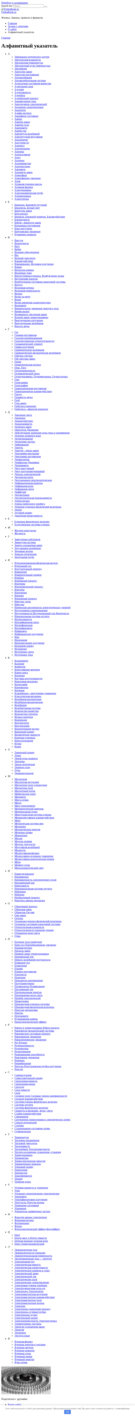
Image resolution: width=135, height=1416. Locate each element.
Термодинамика (23, 1155)
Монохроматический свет (29, 868)
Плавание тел (22, 962)
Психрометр (21, 1016)
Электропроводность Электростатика (35, 1320)
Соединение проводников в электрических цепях (42, 1119)
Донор (18, 509)
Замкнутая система (25, 542)
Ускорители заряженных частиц (32, 1211)
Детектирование (23, 438)
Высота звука (21, 326)
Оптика (18, 918)
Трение (18, 1178)
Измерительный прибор (27, 574)
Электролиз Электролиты (28, 1291)
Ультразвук (20, 1196)
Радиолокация (22, 1051)
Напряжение (21, 876)
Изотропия (20, 592)
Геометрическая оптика (27, 364)
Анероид (19, 145)
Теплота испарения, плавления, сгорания (37, 1152)
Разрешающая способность (29, 1054)
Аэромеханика (22, 196)
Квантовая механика (26, 681)
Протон (18, 1013)
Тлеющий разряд (23, 1167)
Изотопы (19, 589)
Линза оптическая (24, 764)
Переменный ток (24, 956)
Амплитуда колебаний (27, 133)
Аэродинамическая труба (28, 193)
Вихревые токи (23, 273)
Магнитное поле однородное (30, 785)
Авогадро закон (23, 71)
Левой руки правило (26, 758)
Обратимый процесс (26, 906)
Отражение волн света (27, 933)
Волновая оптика (24, 287)
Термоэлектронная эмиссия (29, 1161)
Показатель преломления (28, 980)
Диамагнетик (21, 459)
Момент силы (22, 865)
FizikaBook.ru (8, 12)
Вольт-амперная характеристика (32, 302)
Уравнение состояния (26, 1205)
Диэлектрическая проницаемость (33, 498)
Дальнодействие (23, 421)
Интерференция (23, 625)
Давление (19, 418)
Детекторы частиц (24, 441)
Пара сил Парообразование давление (35, 945)
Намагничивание (24, 873)
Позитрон (20, 977)
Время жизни (21, 311)
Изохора (19, 595)
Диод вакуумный (24, 468)
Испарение (20, 648)
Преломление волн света (28, 995)
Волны (18, 293)
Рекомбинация (22, 1063)
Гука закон (20, 403)
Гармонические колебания (29, 349)
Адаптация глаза (23, 86)
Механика (20, 826)
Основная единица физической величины (38, 921)
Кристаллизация (23, 740)
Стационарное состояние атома (32, 1128)
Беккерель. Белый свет (27, 207)
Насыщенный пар (24, 882)
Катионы (19, 675)
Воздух (18, 284)
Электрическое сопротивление (31, 1282)
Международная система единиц (32, 814)
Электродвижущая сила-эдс (29, 1288)
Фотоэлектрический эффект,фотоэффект (37, 1229)
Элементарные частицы (27, 1323)
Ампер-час (20, 130)
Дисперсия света (23, 477)
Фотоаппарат (21, 1223)
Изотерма (19, 583)
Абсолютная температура (28, 62)
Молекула (20, 850)
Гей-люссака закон (24, 358)
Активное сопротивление (28, 107)
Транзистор (20, 1172)
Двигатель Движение (26, 429)
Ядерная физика (23, 1341)
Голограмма (21, 382)
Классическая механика (27, 696)
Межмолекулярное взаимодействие (34, 817)
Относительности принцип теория (34, 930)
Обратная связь (23, 909)
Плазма (18, 968)
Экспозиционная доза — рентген (33, 1258)
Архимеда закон (23, 172)
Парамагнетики (23, 947)
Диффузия (20, 492)
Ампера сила (21, 125)
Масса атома (21, 799)
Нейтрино (20, 891)
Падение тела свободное (28, 942)
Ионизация (20, 640)
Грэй (17, 400)
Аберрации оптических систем (31, 56)
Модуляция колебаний (27, 847)
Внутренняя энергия (26, 278)
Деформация (21, 444)
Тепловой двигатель (25, 1143)
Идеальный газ (22, 566)
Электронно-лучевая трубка (30, 1312)
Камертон (20, 666)
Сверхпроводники (24, 1084)
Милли (18, 838)
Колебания (20, 705)
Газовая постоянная (25, 335)
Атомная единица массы (28, 184)
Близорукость (22, 219)
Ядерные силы (22, 1353)
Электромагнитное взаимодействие (34, 1297)
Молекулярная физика (26, 853)
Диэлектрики (21, 495)
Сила (17, 1093)
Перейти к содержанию (14, 2)
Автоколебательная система (30, 80)
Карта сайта (14, 1404)
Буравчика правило (25, 234)
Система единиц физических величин (35, 1101)
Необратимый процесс (27, 897)
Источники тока (23, 654)
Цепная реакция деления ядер (31, 1241)
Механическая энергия (27, 829)
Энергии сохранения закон (29, 1326)
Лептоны (19, 761)
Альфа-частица (22, 113)
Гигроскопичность (24, 370)
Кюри (17, 746)
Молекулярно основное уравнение (33, 856)
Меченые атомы (23, 832)
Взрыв (18, 267)
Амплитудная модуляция (28, 136)
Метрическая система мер (28, 823)
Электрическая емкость (27, 1264)
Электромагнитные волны (29, 1303)
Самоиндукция (22, 1075)
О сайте (12, 29)
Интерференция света (26, 622)
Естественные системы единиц (32, 524)
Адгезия (19, 89)
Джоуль (18, 447)
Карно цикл (21, 672)
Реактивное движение (26, 1057)
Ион (16, 637)
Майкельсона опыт (25, 794)
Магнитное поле (23, 788)
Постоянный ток (23, 989)
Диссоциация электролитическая (33, 480)
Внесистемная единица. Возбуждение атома (39, 275)
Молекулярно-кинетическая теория (34, 859)
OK (67, 1412)
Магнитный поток (24, 791)
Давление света (23, 415)
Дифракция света (24, 489)
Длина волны (22, 500)
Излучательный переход (28, 569)
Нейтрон (19, 894)
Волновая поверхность (27, 290)
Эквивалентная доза (25, 1249)
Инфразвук (20, 631)
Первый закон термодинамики (31, 953)
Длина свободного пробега (29, 503)
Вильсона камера (24, 270)
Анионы (19, 151)
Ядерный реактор (24, 1359)
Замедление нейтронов (27, 539)
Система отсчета (23, 1104)
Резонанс (19, 1060)
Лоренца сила (22, 767)
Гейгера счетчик (23, 355)
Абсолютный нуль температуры (32, 65)
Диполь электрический (27, 474)
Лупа (17, 770)
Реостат (18, 1069)
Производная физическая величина (34, 1007)
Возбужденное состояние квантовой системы (40, 281)
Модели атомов (23, 841)
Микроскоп (20, 835)
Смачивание (21, 1116)
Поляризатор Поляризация (29, 986)
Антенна (19, 160)
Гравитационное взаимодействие (33, 391)
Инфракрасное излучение (28, 634)
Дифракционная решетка (28, 483)
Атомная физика (23, 187)
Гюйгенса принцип (25, 406)
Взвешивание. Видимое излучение (34, 264)
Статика (19, 1125)
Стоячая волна (22, 1131)
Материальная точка (25, 811)
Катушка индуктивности (28, 678)
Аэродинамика (22, 190)
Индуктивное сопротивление (31, 610)
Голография (21, 385)
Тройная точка (22, 1181)
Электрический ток (25, 1276)
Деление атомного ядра (27, 435)
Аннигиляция (22, 154)
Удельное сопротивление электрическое (36, 1193)
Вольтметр (20, 305)
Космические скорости (27, 734)
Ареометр (20, 169)
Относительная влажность (29, 927)
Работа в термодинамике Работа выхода (36, 1027)
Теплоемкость (22, 1146)
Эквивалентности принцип (29, 1252)
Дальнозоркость (23, 423)
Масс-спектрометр (24, 805)
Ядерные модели (23, 1347)
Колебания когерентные (27, 699)
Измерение (20, 572)
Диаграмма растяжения (27, 456)
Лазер (17, 755)
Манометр (20, 796)
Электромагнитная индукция (30, 1294)
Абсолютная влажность (27, 59)
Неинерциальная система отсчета (33, 888)
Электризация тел (24, 1261)
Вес (16, 255)
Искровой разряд (24, 646)
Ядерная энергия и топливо (30, 1344)
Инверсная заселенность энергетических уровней (42, 607)
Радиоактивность (24, 1045)
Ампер (18, 119)
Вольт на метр (22, 296)
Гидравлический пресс (27, 373)
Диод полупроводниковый (29, 471)
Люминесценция (23, 773)
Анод (17, 157)
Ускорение (20, 1208)
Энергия (19, 1329)
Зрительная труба (24, 557)
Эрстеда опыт (22, 1335)
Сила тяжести (22, 1090)
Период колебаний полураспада (32, 959)
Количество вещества (26, 711)
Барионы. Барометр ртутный (30, 204)
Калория (19, 663)
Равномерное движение (27, 1036)
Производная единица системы (32, 1004)
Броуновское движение (27, 231)
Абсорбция (20, 68)
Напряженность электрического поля (35, 879)
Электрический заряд (26, 1273)
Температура (21, 1137)
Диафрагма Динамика (26, 462)
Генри (17, 361)
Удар (17, 1190)
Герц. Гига (20, 367)
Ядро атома (20, 1362)
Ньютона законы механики (29, 900)
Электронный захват (26, 1318)
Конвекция (20, 720)
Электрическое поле (25, 1279)
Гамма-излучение (24, 347)
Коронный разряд (24, 731)
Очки (17, 936)
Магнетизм (20, 779)
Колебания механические (28, 702)
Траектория (20, 1169)
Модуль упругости (24, 844)
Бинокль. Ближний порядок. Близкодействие (39, 216)
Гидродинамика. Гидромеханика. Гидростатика (41, 376)
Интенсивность (23, 619)
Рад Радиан (20, 1042)
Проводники (21, 1001)
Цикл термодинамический (29, 1243)
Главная (12, 23)
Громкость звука (23, 397)
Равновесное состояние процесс (32, 1033)
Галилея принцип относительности (34, 341)
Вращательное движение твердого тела (36, 308)
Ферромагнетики (24, 1220)
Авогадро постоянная (26, 74)
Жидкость (20, 533)
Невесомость (21, 885)
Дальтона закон (23, 426)
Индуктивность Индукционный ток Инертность (41, 613)
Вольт (17, 299)
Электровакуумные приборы (30, 1285)
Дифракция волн (23, 486)
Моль (17, 862)
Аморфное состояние (26, 116)
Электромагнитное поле (28, 1300)
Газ (16, 332)
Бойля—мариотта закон (27, 222)
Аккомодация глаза (25, 101)
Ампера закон (22, 122)
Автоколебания (23, 77)
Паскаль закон (22, 950)
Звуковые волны (23, 551)
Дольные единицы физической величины (37, 506)
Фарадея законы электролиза (30, 1217)
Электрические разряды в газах (32, 1270)
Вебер (17, 249)
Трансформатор (23, 1175)
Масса (17, 802)
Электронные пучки (25, 1315)
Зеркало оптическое (25, 554)
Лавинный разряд (24, 752)
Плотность (20, 974)
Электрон (19, 1306)
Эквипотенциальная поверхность (33, 1255)
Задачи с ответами (18, 26)
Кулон (17, 743)
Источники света (24, 651)
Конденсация (21, 725)
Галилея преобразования (28, 338)
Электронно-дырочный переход (32, 1309)
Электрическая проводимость (31, 1267)
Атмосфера (20, 175)
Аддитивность (22, 92)
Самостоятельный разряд (28, 1078)
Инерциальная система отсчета (31, 616)
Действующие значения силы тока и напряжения (41, 432)
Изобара (19, 577)
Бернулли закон (23, 210)
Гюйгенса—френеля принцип (31, 409)
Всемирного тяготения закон (30, 314)
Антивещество (22, 163)
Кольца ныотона (23, 717)
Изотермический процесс (28, 586)
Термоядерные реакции (27, 1164)
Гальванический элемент (28, 344)
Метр (17, 820)
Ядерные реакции (24, 1350)
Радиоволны (21, 1048)
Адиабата (19, 95)
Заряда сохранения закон (28, 545)
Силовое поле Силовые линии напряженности (40, 1095)
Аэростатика (21, 199)
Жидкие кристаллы (25, 530)
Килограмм (20, 684)
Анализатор (21, 139)
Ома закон (20, 915)
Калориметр (21, 660)
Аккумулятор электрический (30, 104)
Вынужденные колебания (28, 323)
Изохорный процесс (25, 598)
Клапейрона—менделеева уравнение (35, 693)
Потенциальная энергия (27, 992)
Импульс (19, 604)
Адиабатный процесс (26, 98)
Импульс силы (22, 601)
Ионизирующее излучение (29, 643)
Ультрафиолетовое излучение (30, 1199)
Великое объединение (26, 252)
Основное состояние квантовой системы (37, 924)
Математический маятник (29, 808)
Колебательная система (27, 708)
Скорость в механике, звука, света (33, 1110)
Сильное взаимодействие (28, 1098)
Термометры (21, 1158)
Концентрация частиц (26, 728)
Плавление (20, 965)
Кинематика (21, 687)
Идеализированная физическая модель (36, 563)
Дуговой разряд (23, 512)
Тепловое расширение (26, 1140)
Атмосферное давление (27, 178)
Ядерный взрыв (23, 1356)
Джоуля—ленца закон (26, 450)
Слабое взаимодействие (27, 1113)
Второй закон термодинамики (31, 317)
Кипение (19, 690)
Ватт (17, 246)
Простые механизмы (26, 1010)
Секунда (19, 1087)
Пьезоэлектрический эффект (30, 1021)
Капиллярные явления (27, 669)
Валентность (21, 243)
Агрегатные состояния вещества (32, 83)
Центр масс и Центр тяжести (30, 1238)
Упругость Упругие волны (29, 1202)
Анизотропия (22, 148)
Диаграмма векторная (26, 453)
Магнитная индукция (26, 782)
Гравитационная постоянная (30, 388)
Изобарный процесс (25, 580)
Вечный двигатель (24, 258)
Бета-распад (21, 213)
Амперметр (20, 127)
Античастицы (22, 166)
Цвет (17, 1235)
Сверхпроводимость (25, 1081)
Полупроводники (24, 983)
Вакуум (18, 240)
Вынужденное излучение (28, 320)
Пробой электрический (27, 998)
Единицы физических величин (31, 521)
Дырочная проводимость (28, 515)
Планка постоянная (25, 971)
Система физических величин (31, 1107)
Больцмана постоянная (27, 225)
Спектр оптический (25, 1122)
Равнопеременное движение (30, 1039)
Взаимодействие (23, 261)
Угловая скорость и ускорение (31, 1187)
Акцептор (20, 110)
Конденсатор (21, 722)
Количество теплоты (26, 714)
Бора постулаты (23, 228)
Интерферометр (23, 628)
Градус (18, 394)
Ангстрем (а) (21, 142)
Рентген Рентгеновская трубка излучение (37, 1066)
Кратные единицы (24, 737)
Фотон (18, 1226)
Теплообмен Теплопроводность (32, 1149)
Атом (17, 181)
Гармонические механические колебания (37, 352)
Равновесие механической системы (34, 1030)
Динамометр (21, 465)
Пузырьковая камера (26, 1019)
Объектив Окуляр (24, 912)
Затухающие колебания (27, 548)
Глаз (16, 379)
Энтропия (20, 1332)
